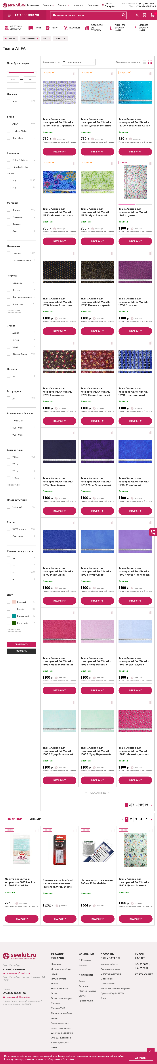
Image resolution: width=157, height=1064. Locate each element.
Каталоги (83, 986)
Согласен (141, 1057)
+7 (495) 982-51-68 (145, 6)
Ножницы (56, 964)
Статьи (82, 996)
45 (141, 805)
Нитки (54, 983)
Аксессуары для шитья (60, 1045)
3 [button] (136, 819)
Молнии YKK (58, 1008)
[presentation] (122, 819)
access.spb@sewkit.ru (18, 973)
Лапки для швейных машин (61, 1015)
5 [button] (146, 819)
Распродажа (33, 5)
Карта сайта (144, 975)
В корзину (59, 151)
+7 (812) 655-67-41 (145, 4)
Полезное (78, 5)
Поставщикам (108, 983)
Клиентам (62, 5)
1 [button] (126, 819)
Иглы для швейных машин (61, 971)
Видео (81, 981)
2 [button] (131, 819)
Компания (48, 5)
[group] (135, 182)
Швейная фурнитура (62, 1033)
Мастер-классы (87, 991)
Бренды (82, 965)
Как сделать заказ (110, 969)
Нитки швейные (59, 988)
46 (146, 805)
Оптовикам (107, 979)
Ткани (54, 993)
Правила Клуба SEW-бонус (112, 996)
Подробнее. (68, 1059)
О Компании (84, 960)
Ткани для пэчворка (61, 998)
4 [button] (141, 819)
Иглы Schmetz (58, 979)
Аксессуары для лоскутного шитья (61, 1025)
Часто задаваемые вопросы (115, 988)
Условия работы (109, 964)
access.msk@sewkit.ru (18, 997)
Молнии (55, 1003)
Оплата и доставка (111, 974)
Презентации (85, 1001)
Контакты (93, 5)
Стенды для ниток (61, 1038)
